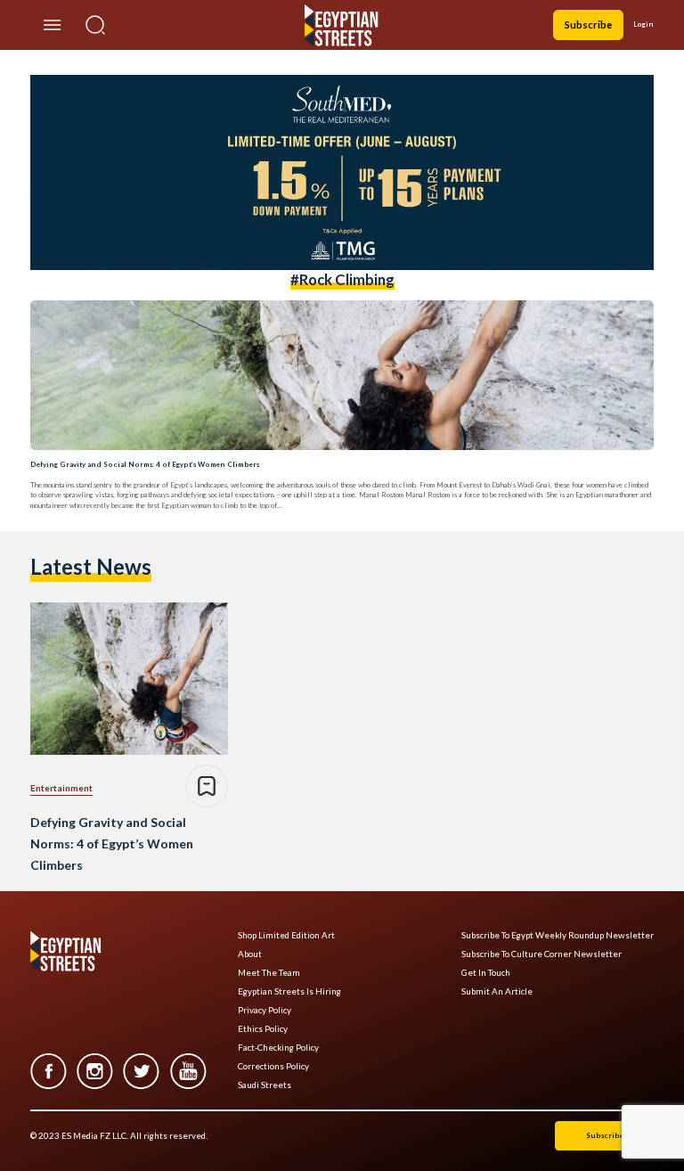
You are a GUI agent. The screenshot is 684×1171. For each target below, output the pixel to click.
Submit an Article (497, 991)
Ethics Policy (263, 1029)
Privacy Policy (264, 1010)
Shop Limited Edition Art (286, 935)
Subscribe (588, 24)
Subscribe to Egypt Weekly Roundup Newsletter (557, 935)
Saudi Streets (264, 1085)
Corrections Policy (273, 1066)
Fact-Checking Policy (278, 1047)
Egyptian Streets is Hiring (289, 991)
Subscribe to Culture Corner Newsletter (541, 954)
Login (643, 24)
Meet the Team (269, 973)
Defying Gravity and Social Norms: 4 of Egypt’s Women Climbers (144, 464)
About (250, 954)
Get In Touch (485, 973)
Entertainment (61, 787)
